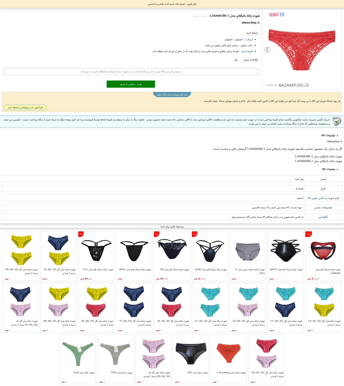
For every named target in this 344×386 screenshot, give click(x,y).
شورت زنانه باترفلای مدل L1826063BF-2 (271, 149)
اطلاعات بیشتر (246, 60)
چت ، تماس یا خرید (131, 84)
